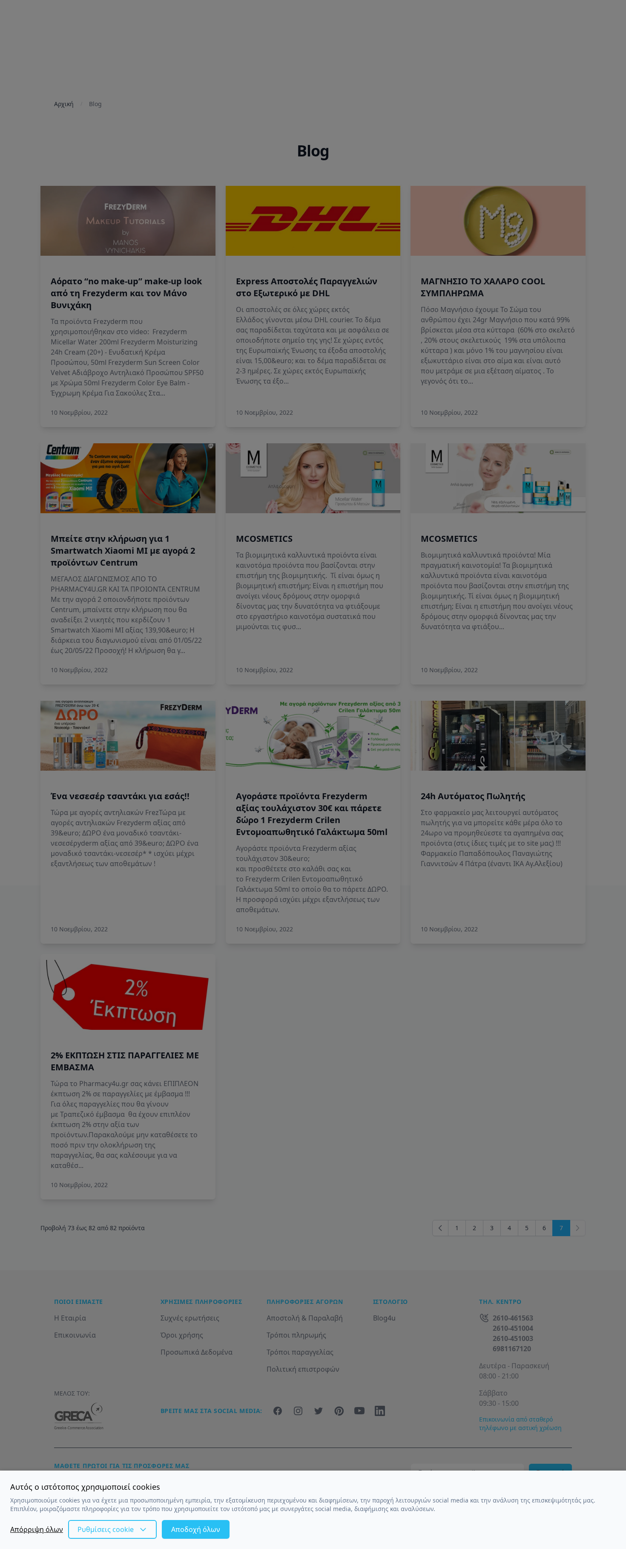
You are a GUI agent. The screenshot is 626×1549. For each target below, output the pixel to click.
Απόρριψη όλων (36, 1529)
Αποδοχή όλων (195, 1529)
